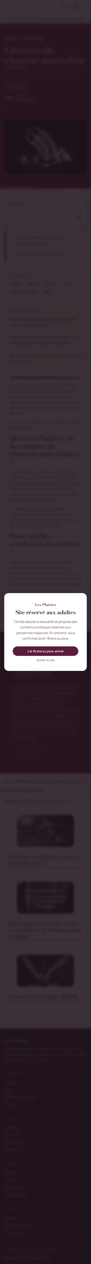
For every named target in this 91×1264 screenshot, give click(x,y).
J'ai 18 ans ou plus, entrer (45, 651)
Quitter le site (46, 660)
